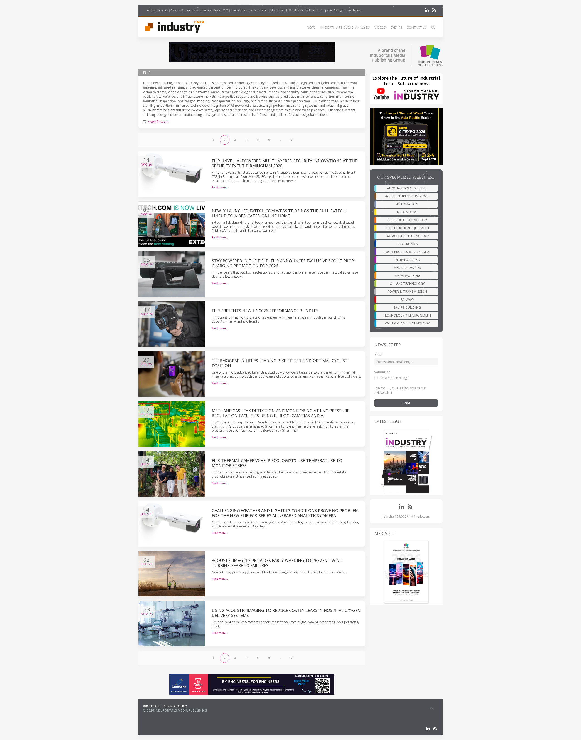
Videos (380, 27)
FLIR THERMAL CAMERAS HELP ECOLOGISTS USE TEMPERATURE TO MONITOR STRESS (277, 463)
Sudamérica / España (318, 10)
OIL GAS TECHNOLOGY (407, 283)
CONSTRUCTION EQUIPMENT (407, 228)
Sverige (338, 10)
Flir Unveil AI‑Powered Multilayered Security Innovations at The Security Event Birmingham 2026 (284, 163)
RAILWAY (407, 299)
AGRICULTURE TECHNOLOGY (407, 196)
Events (396, 27)
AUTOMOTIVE (407, 212)
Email (378, 354)
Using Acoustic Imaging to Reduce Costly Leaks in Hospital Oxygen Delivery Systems (286, 613)
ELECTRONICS (407, 244)
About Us (151, 706)
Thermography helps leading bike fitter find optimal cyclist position (279, 363)
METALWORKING (407, 275)
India (280, 10)
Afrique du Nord (157, 10)
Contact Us (417, 27)
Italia (272, 10)
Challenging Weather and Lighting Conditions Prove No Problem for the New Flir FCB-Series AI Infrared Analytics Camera (285, 513)
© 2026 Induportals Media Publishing (175, 710)
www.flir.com (158, 121)
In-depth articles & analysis (345, 27)
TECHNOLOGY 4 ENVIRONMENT (407, 315)
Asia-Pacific (177, 10)
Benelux (206, 10)
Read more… (220, 187)
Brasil (217, 10)
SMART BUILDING (407, 307)
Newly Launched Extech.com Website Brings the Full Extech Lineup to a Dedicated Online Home (278, 213)
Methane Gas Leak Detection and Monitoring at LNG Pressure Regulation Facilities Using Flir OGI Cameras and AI (280, 413)
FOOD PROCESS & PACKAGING (407, 252)
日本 (288, 10)
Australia (193, 10)
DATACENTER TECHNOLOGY (407, 236)
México (298, 10)
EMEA (252, 10)
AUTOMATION (407, 204)
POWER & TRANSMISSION (407, 291)
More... (357, 10)
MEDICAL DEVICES (407, 267)
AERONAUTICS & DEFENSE (407, 188)
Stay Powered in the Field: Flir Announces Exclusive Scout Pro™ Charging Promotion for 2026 (283, 263)
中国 (225, 10)
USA (348, 10)
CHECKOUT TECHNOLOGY (407, 220)
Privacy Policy (175, 706)
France (262, 10)
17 (291, 139)
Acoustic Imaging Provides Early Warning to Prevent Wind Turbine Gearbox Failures (277, 563)
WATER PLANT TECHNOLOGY (407, 323)
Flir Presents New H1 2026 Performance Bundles (265, 310)
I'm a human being (393, 378)
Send (406, 403)
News (311, 27)
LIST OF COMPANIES (158, 715)
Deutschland (239, 10)
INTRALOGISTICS (407, 259)
